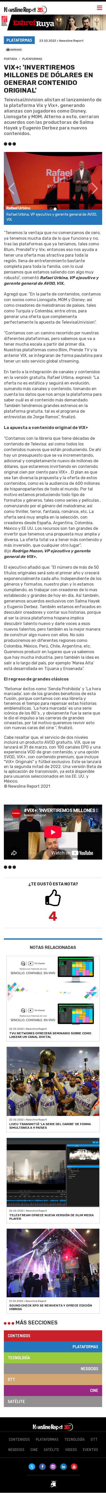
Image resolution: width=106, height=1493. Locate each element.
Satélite (16, 1401)
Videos (71, 1449)
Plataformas (32, 59)
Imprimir (16, 49)
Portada (10, 59)
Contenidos (19, 1335)
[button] (11, 188)
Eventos (90, 1449)
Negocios (89, 1368)
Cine (94, 1390)
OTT (11, 1379)
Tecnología (19, 1357)
